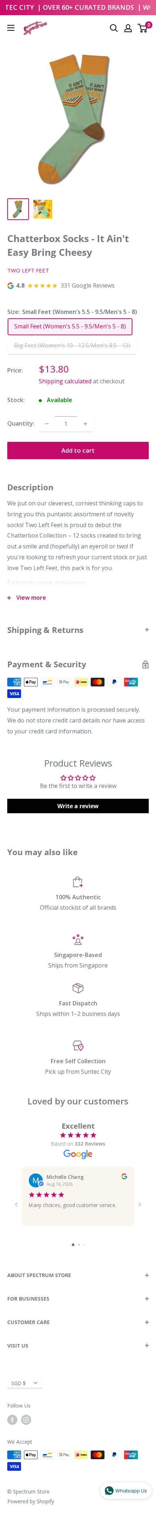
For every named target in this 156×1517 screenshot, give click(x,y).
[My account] (128, 28)
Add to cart (78, 450)
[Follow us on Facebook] (12, 1420)
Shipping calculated (65, 381)
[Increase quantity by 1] (85, 423)
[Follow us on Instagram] (26, 1420)
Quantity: (20, 423)
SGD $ (18, 1383)
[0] (142, 28)
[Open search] (114, 28)
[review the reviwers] (124, 1177)
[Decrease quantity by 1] (46, 423)
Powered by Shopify (30, 1501)
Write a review (78, 806)
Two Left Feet (28, 270)
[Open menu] (11, 28)
